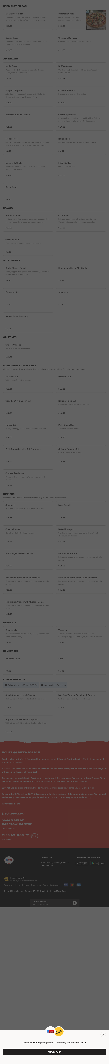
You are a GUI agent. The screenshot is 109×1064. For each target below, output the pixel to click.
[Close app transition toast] (103, 1034)
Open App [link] (54, 1051)
